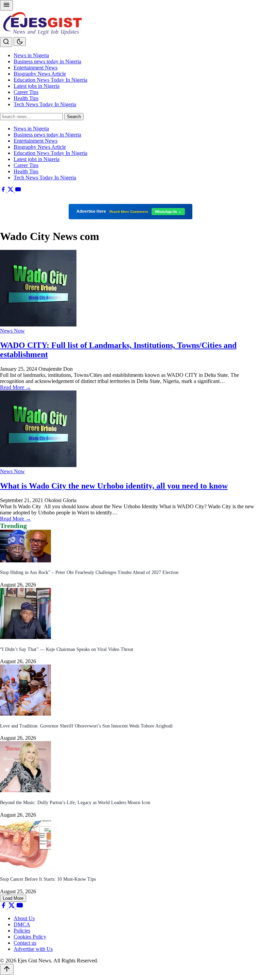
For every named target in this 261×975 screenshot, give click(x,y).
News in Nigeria (31, 55)
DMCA (22, 924)
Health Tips (26, 98)
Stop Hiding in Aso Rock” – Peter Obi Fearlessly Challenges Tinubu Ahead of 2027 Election (89, 572)
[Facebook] (3, 190)
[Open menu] (6, 5)
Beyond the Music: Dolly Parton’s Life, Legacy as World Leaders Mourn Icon (75, 802)
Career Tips (26, 92)
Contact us (25, 943)
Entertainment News (35, 67)
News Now (12, 331)
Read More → (15, 387)
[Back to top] (7, 969)
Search (74, 116)
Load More (13, 898)
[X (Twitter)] (11, 190)
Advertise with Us (33, 949)
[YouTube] (18, 190)
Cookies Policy (30, 937)
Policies (22, 930)
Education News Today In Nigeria (50, 80)
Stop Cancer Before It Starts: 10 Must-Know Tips (48, 879)
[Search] (6, 42)
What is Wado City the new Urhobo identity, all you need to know (114, 485)
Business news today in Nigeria (47, 61)
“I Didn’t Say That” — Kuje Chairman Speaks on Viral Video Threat (66, 649)
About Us (24, 918)
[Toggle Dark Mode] (20, 41)
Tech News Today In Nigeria (45, 104)
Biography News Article (40, 74)
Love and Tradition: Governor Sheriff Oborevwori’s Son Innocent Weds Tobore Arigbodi (86, 726)
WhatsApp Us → (168, 211)
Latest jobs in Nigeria (36, 86)
